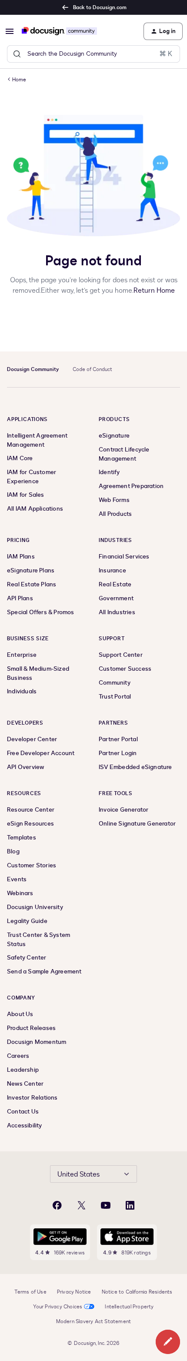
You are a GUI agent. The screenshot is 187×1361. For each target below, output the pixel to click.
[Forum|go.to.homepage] (59, 31)
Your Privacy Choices (57, 1306)
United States (78, 1174)
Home (19, 79)
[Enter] (17, 54)
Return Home (154, 290)
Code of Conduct (92, 369)
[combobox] (93, 54)
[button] (9, 31)
